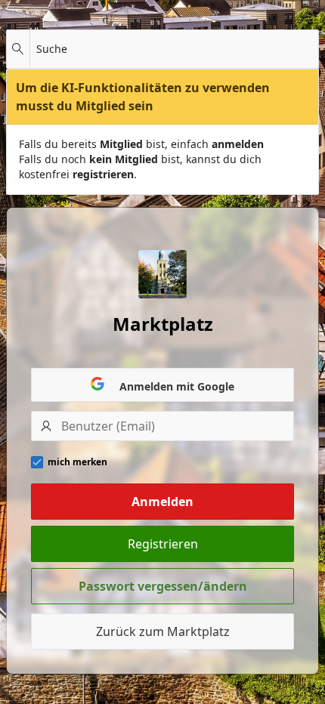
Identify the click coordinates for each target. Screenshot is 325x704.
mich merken (77, 462)
